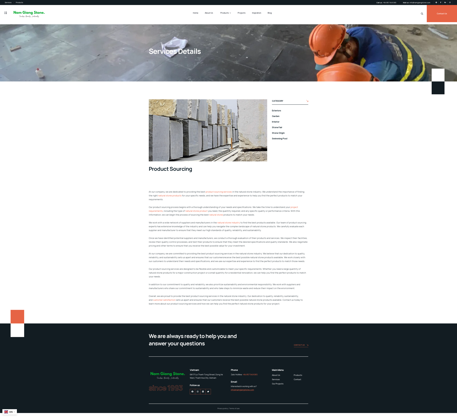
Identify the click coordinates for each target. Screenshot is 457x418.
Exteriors (276, 110)
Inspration (256, 13)
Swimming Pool (279, 138)
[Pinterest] (436, 2)
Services (8, 2)
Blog (270, 13)
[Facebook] (441, 2)
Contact (297, 379)
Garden (275, 116)
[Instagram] (450, 2)
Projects (242, 13)
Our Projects (277, 383)
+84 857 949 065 (389, 2)
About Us (209, 13)
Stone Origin (278, 132)
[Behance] (445, 2)
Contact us (299, 345)
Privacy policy (222, 408)
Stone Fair (277, 127)
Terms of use (234, 408)
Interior (275, 121)
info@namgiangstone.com (420, 2)
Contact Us (442, 13)
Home (195, 13)
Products (19, 2)
